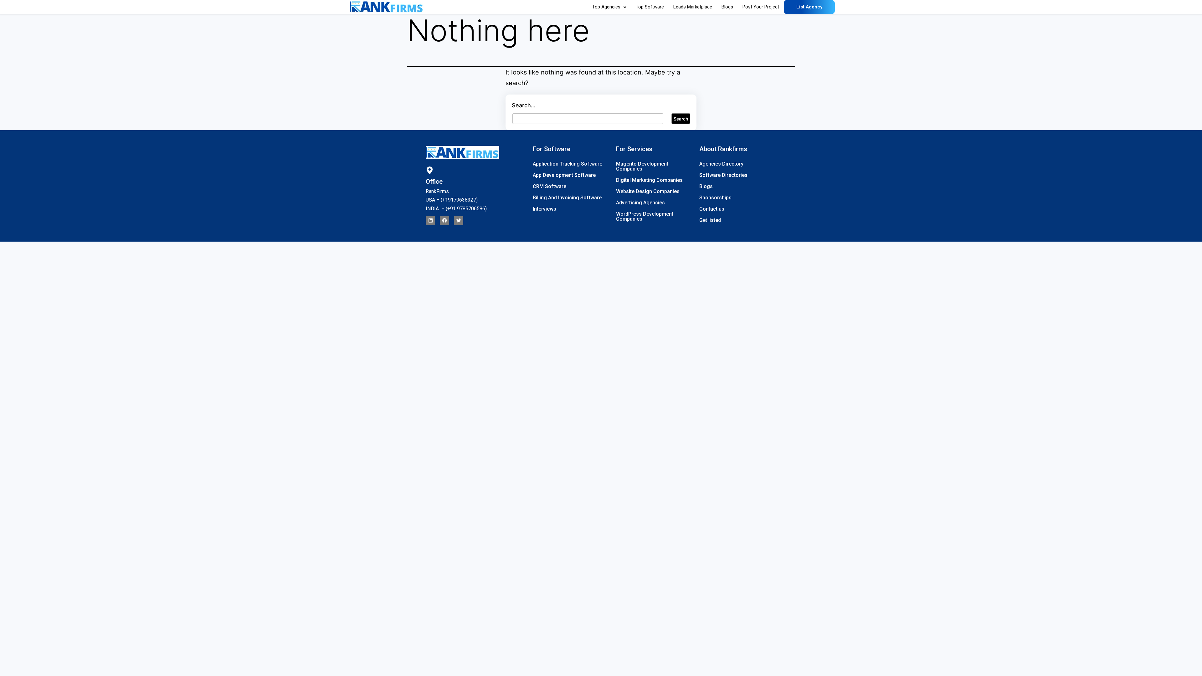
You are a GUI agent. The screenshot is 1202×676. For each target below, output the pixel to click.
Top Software (650, 7)
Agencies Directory (721, 164)
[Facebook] (444, 220)
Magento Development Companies (642, 166)
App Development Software (564, 175)
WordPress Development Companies (644, 216)
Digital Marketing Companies (649, 180)
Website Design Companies (648, 191)
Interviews (544, 209)
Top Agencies (606, 7)
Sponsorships (715, 198)
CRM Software (549, 186)
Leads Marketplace (692, 7)
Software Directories (723, 175)
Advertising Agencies (640, 203)
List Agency (809, 7)
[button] (609, 7)
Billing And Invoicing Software (567, 198)
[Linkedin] (430, 220)
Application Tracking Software (567, 164)
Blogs (727, 7)
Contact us (711, 209)
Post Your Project (760, 7)
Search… (524, 105)
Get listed (710, 220)
